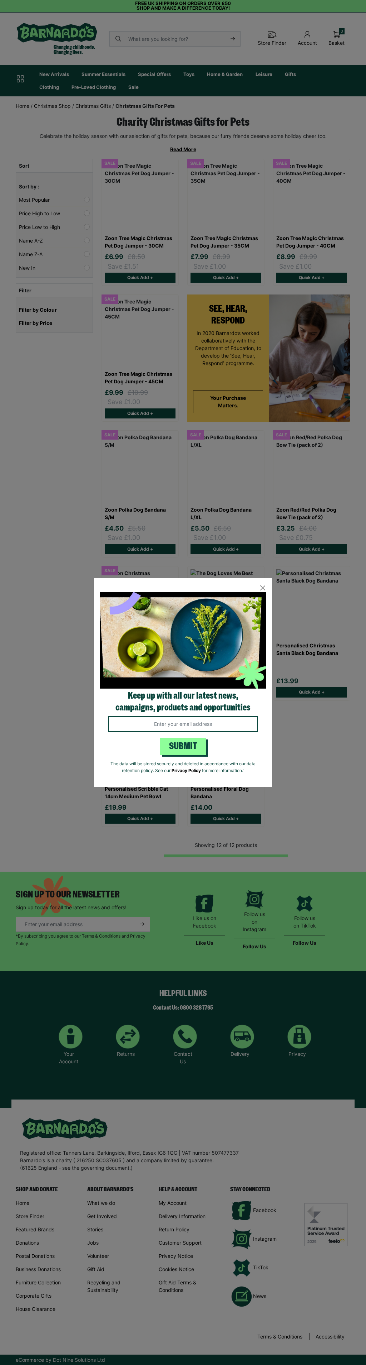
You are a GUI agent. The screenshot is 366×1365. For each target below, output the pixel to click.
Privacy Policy (186, 770)
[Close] (262, 588)
